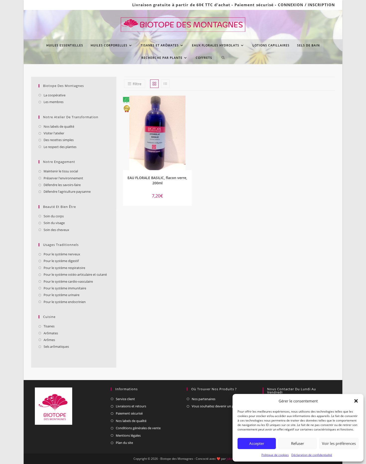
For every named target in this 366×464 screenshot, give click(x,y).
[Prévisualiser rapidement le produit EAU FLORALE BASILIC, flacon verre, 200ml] (189, 104)
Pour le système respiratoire (64, 268)
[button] (356, 400)
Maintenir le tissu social (61, 171)
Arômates (51, 333)
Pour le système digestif (61, 261)
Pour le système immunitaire (65, 288)
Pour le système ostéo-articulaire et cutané (75, 274)
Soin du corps (54, 216)
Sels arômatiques (56, 346)
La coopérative (54, 95)
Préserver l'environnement (63, 178)
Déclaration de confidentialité (311, 455)
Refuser (297, 443)
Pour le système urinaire (61, 295)
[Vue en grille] (154, 83)
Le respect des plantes (60, 147)
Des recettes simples (59, 140)
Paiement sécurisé (254, 4)
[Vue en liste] (165, 83)
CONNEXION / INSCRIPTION (306, 4)
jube (230, 459)
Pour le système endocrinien (65, 302)
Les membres (53, 102)
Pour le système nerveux (62, 254)
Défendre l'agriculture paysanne (67, 191)
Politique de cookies (275, 455)
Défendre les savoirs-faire (62, 185)
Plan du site (124, 442)
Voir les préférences (339, 443)
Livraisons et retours (131, 406)
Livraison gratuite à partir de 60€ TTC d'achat (181, 4)
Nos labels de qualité (59, 126)
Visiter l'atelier (54, 133)
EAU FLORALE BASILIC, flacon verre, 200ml (157, 180)
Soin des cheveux (56, 230)
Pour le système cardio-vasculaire (68, 281)
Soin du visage (54, 223)
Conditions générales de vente (138, 428)
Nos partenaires (203, 399)
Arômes (49, 340)
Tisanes (49, 326)
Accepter (256, 443)
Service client (125, 399)
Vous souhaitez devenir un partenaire (219, 406)
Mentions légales (128, 435)
